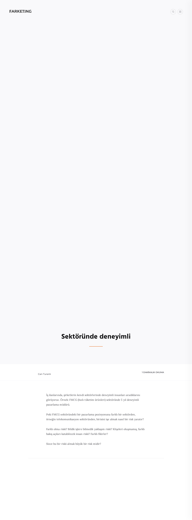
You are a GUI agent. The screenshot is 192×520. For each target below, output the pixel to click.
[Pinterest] (175, 26)
